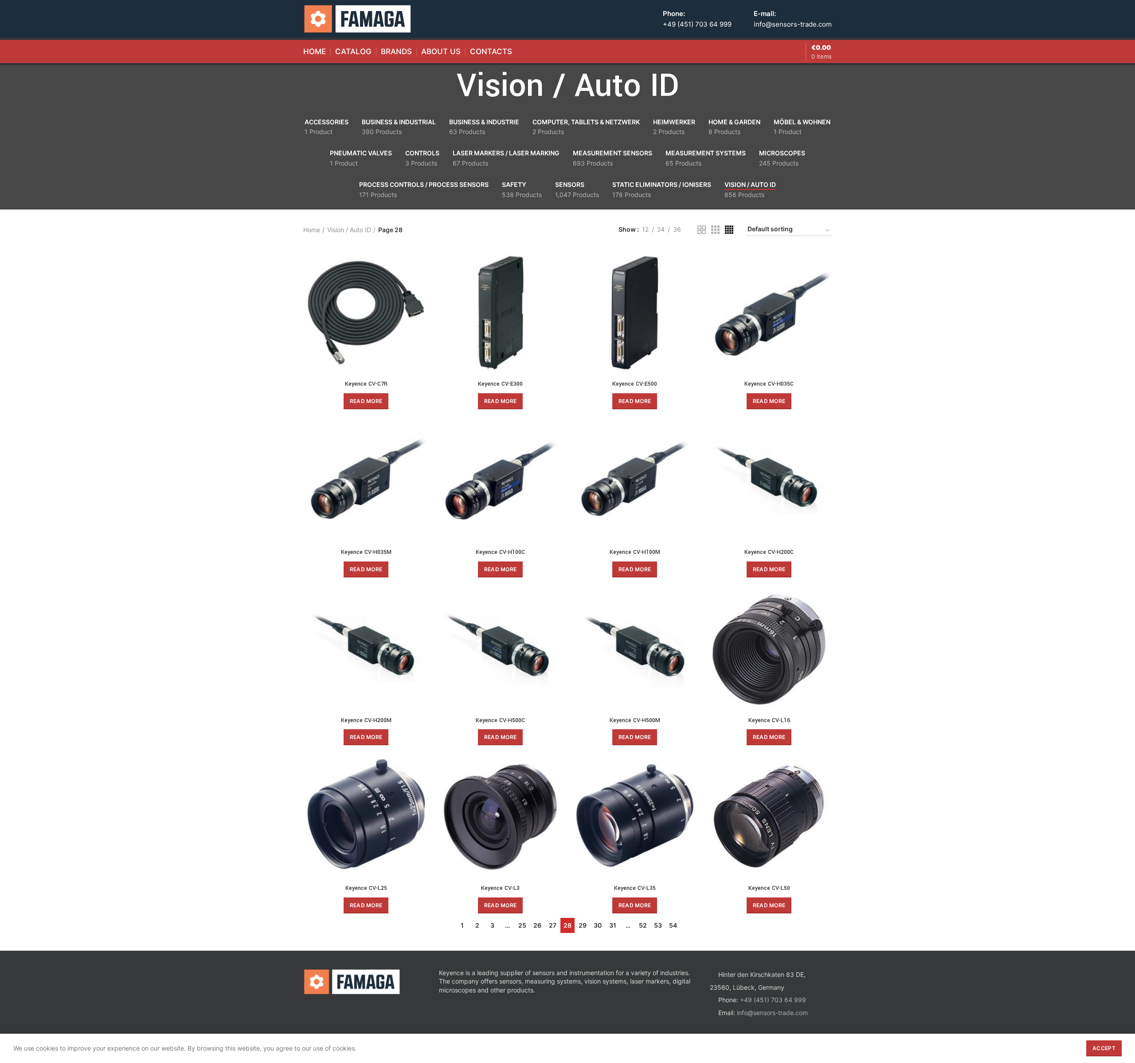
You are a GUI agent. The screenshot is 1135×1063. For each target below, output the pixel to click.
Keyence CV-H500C (500, 720)
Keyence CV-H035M (366, 552)
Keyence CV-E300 (500, 384)
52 (643, 925)
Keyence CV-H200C (769, 552)
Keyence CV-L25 (366, 888)
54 (673, 925)
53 (658, 925)
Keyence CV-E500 (634, 384)
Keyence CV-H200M (366, 720)
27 (552, 925)
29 (583, 925)
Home (311, 229)
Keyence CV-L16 (769, 720)
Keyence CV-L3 (500, 888)
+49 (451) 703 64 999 (697, 24)
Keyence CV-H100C (500, 552)
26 (537, 925)
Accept (1103, 1048)
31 (612, 925)
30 (598, 925)
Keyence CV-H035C (769, 384)
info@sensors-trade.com (793, 24)
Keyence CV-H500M (635, 720)
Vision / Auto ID (349, 229)
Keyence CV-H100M (635, 552)
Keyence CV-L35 (635, 888)
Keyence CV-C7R (366, 384)
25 (522, 925)
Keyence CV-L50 (769, 888)
